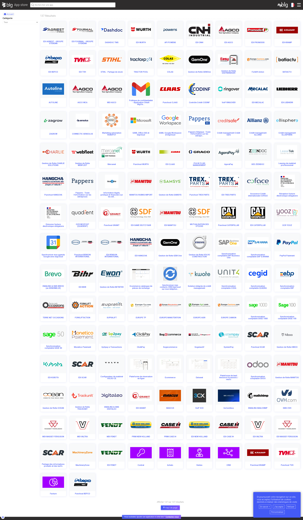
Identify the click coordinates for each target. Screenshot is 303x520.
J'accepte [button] (278, 506)
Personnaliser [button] (277, 512)
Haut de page (171, 507)
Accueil (9, 14)
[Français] (292, 5)
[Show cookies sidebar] (3, 517)
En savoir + (265, 506)
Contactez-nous (172, 517)
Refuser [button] (290, 506)
